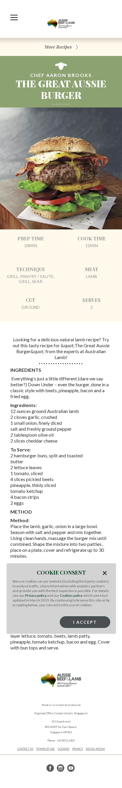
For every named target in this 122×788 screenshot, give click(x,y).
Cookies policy (71, 595)
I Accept (85, 622)
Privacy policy (35, 595)
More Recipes (58, 47)
